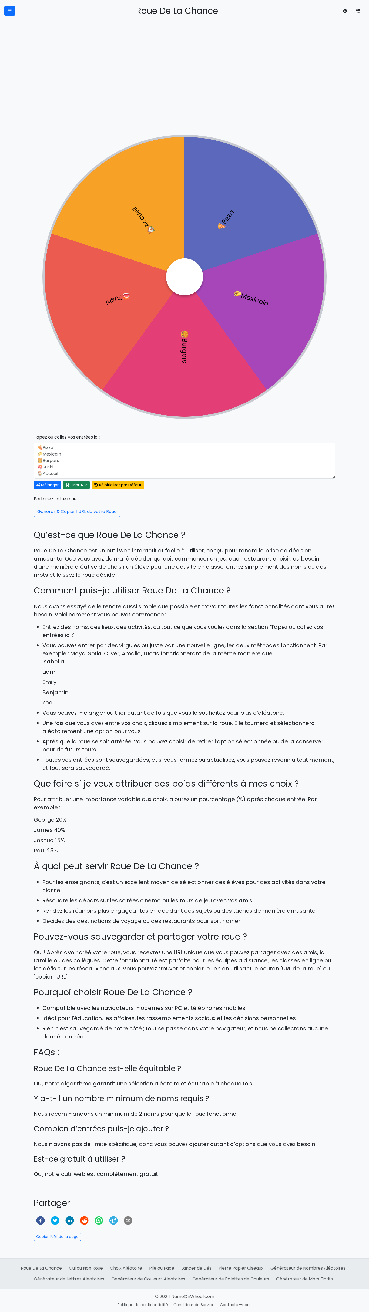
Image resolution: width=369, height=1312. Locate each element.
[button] (345, 10)
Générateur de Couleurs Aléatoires (148, 1279)
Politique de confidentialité (143, 1304)
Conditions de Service (193, 1304)
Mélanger (49, 485)
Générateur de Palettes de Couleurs (230, 1279)
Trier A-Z (78, 485)
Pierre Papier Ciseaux (241, 1268)
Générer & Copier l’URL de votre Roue (77, 511)
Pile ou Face (161, 1268)
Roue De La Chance (41, 1268)
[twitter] (55, 1220)
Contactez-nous (235, 1304)
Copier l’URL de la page (57, 1236)
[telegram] (113, 1220)
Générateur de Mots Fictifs (304, 1279)
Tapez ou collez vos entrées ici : (67, 437)
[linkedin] (69, 1220)
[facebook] (40, 1220)
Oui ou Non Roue (86, 1268)
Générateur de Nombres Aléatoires (307, 1268)
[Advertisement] (184, 72)
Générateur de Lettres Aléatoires (69, 1279)
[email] (128, 1220)
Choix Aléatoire (126, 1268)
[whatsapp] (99, 1220)
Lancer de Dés (196, 1268)
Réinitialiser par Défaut (120, 485)
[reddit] (84, 1220)
